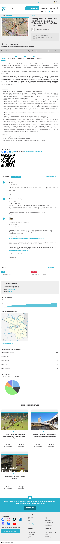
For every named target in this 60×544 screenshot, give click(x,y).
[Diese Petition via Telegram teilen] (15, 151)
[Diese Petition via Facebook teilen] (2, 151)
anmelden (48, 2)
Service (52, 8)
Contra (34, 272)
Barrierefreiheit (48, 537)
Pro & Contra (11, 57)
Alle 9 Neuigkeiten (50, 176)
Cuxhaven (44, 411)
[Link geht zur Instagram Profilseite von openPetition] (8, 519)
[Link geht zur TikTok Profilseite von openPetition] (14, 519)
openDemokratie (49, 520)
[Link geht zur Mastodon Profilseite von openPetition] (2, 523)
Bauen (33, 15)
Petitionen (44, 8)
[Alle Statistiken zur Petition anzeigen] (14, 340)
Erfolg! (11, 182)
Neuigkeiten (21, 57)
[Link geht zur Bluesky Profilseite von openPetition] (8, 523)
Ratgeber (30, 531)
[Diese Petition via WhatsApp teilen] (13, 151)
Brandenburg (9, 15)
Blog (29, 520)
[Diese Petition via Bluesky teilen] (5, 151)
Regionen (30, 537)
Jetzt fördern (30, 508)
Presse (29, 522)
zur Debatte (51, 267)
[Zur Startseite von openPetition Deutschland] (9, 8)
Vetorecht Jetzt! (49, 525)
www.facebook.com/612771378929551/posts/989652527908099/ (26, 238)
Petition (3, 58)
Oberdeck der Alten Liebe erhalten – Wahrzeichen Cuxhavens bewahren (44, 435)
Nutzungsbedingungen (50, 532)
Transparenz (48, 531)
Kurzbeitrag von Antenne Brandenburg (19, 222)
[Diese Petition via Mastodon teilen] (7, 151)
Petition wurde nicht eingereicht (17, 199)
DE (56, 2)
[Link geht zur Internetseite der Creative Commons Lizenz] (2, 542)
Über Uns (43, 11)
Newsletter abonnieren (10, 531)
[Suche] (58, 8)
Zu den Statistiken (6, 343)
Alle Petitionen (31, 532)
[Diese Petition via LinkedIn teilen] (10, 151)
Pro (3, 272)
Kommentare (30, 57)
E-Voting (47, 524)
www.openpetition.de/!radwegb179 (18, 250)
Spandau (14, 411)
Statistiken (39, 58)
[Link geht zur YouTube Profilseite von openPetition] (14, 523)
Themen (30, 536)
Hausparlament (49, 522)
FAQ (46, 517)
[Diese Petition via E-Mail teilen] (17, 151)
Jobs (29, 519)
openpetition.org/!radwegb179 (32, 151)
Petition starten (32, 8)
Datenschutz (48, 534)
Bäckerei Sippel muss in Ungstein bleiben (14, 477)
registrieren (40, 2)
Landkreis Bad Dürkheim (14, 453)
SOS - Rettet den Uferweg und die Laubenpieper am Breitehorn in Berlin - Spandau (14, 436)
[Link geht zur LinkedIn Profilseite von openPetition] (20, 519)
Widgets (47, 519)
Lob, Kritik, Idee (32, 524)
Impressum (47, 536)
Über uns (30, 517)
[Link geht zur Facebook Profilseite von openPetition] (2, 519)
